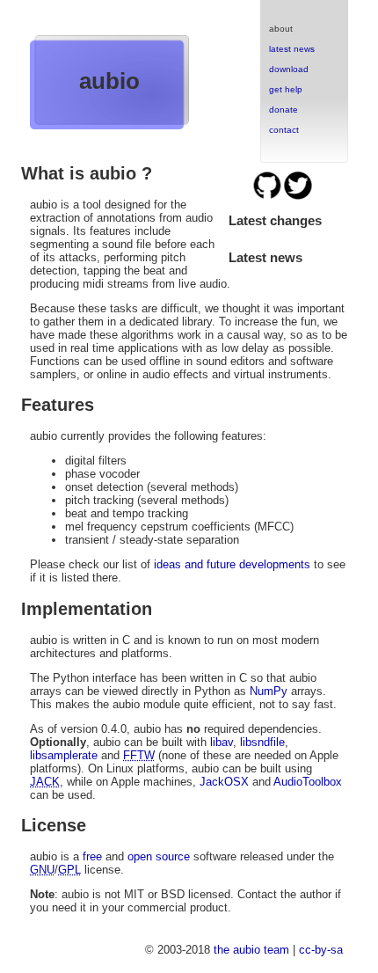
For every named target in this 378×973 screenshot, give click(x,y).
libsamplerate (64, 755)
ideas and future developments (232, 564)
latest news (292, 49)
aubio (109, 81)
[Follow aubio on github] (268, 196)
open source (158, 856)
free (92, 856)
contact (284, 130)
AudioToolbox (307, 781)
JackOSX (224, 781)
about (281, 28)
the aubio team (251, 949)
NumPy (268, 691)
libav (221, 742)
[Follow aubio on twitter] (298, 196)
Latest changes (275, 220)
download (289, 69)
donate (283, 109)
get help (285, 89)
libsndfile (262, 742)
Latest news (265, 257)
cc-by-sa (321, 949)
